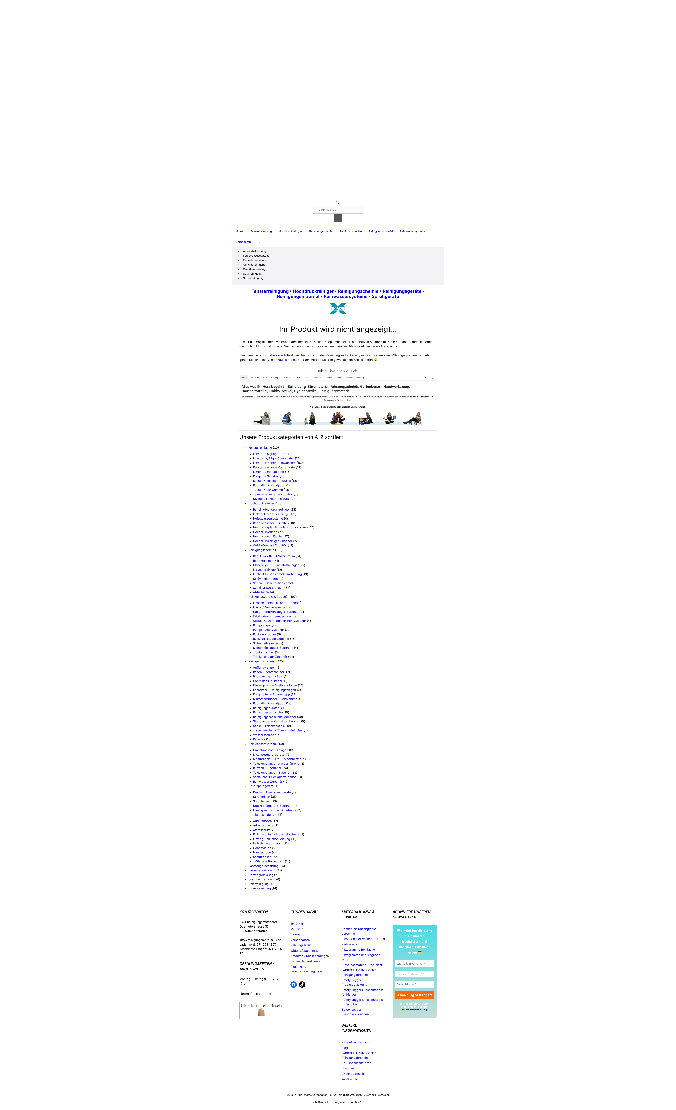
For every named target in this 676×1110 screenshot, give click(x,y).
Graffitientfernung (254, 269)
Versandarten (300, 940)
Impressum (349, 1079)
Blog (345, 1048)
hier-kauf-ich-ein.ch (285, 360)
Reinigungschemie (321, 231)
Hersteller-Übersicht (356, 1042)
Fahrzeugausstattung (256, 255)
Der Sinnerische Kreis (357, 1063)
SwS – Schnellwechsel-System (363, 939)
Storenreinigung (253, 278)
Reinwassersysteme (412, 231)
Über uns (348, 1068)
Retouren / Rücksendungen (309, 956)
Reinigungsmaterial (381, 231)
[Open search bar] (338, 203)
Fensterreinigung (261, 231)
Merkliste (296, 929)
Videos (295, 934)
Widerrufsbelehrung (304, 950)
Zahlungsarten (300, 945)
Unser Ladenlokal (354, 1073)
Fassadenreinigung (255, 260)
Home (239, 231)
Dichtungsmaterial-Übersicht (362, 965)
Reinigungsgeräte (351, 231)
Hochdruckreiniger (290, 231)
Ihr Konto (296, 923)
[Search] (338, 218)
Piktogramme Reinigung (358, 949)
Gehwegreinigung (254, 264)
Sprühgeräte (244, 242)
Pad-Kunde (350, 944)
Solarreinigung (252, 273)
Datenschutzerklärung (305, 961)
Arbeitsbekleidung (254, 251)
